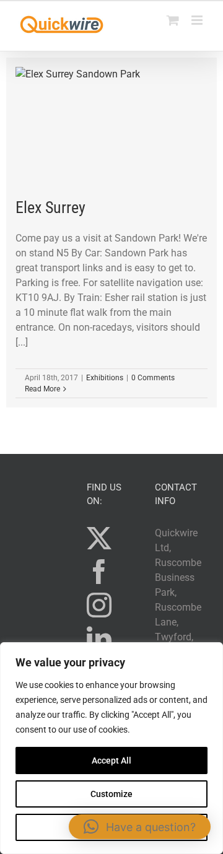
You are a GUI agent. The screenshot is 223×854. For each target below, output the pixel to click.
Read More (42, 389)
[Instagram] (99, 605)
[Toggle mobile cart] (173, 20)
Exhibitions (104, 377)
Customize (111, 794)
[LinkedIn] (99, 638)
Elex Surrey (50, 207)
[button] (140, 826)
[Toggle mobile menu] (197, 20)
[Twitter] (99, 538)
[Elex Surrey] (111, 127)
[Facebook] (99, 571)
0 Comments (153, 377)
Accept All (111, 760)
